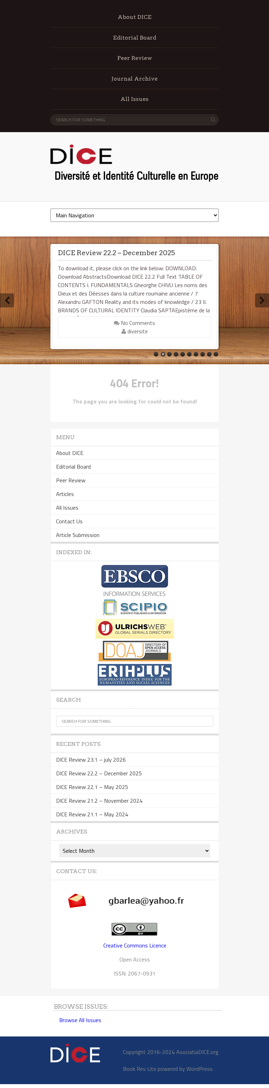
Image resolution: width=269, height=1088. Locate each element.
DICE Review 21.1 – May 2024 (92, 814)
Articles (65, 494)
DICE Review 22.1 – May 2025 (92, 787)
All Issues (134, 99)
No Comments (137, 323)
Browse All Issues (80, 1020)
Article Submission (77, 535)
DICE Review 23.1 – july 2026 (91, 759)
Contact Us (69, 521)
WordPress (199, 1069)
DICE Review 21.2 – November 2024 (99, 800)
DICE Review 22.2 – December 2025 (116, 253)
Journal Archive (134, 78)
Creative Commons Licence (134, 945)
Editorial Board (134, 37)
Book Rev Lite (139, 1069)
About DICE (134, 17)
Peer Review (134, 58)
